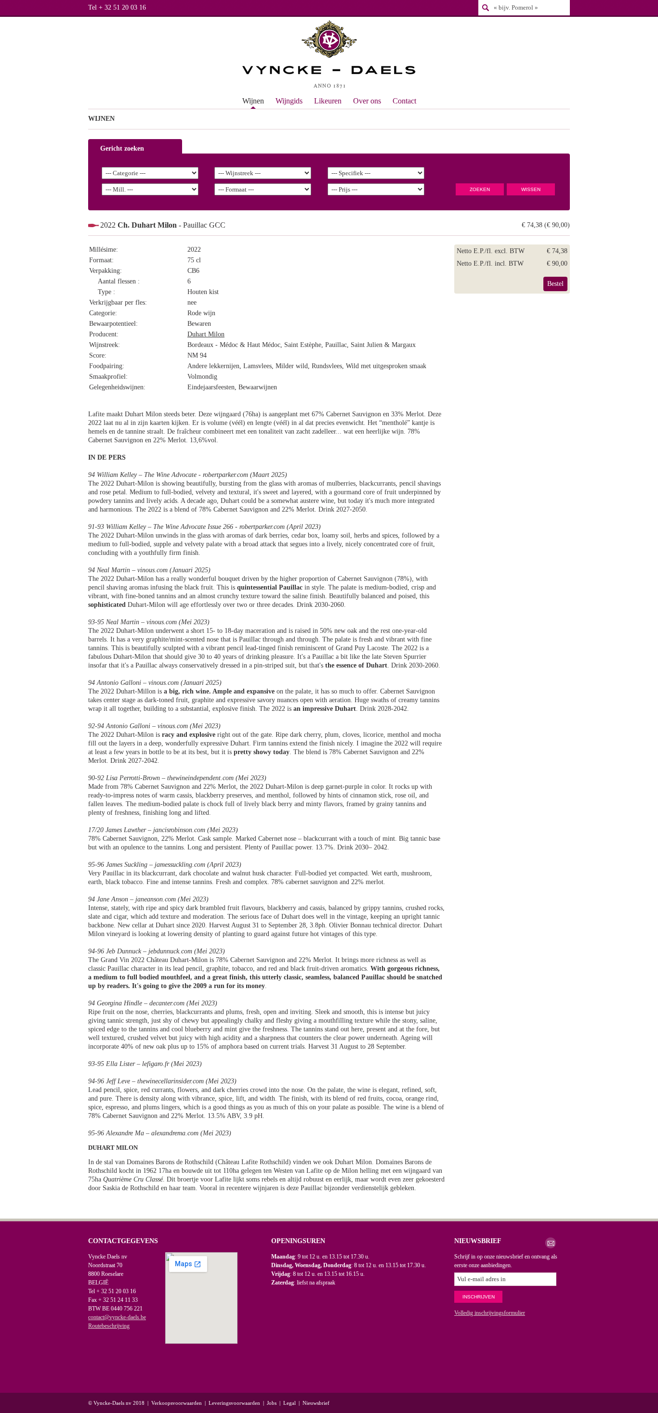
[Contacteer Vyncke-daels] (550, 1242)
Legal (289, 1403)
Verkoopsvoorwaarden (176, 1403)
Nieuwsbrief (316, 1403)
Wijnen (253, 101)
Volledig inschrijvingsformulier (489, 1313)
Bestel (555, 283)
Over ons (367, 101)
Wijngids (289, 101)
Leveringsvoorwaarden (234, 1403)
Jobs (271, 1403)
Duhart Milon (205, 334)
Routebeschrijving (109, 1326)
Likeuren (328, 101)
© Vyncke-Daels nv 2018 (116, 1403)
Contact (404, 101)
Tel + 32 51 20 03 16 (117, 7)
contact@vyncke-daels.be (117, 1317)
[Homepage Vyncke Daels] (329, 55)
